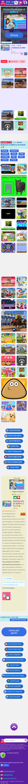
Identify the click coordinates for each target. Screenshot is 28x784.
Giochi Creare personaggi (14, 675)
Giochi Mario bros (14, 644)
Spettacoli (14, 150)
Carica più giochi (14, 631)
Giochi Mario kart (14, 649)
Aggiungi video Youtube (18, 619)
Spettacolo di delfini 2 (9, 778)
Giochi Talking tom (15, 451)
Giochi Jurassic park (14, 462)
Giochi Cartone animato (14, 660)
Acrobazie (5, 156)
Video (22, 61)
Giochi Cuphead (14, 686)
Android (4, 150)
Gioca (14, 35)
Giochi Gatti (14, 467)
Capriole (4, 160)
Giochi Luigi (14, 681)
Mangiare (5, 153)
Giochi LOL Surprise (14, 691)
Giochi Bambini (14, 441)
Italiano (6, 765)
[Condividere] (25, 53)
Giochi (4, 61)
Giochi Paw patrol (14, 435)
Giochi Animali (14, 430)
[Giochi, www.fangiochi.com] (10, 3)
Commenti (13, 61)
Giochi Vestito (14, 670)
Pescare (13, 160)
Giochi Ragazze (14, 654)
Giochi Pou (15, 446)
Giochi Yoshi (14, 665)
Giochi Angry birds (14, 457)
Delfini (21, 156)
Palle (13, 156)
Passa (21, 153)
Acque (14, 153)
